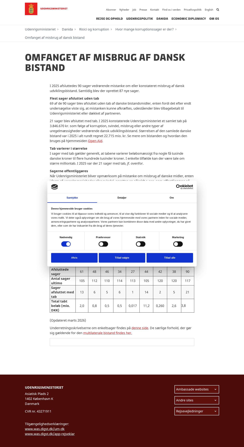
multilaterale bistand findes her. (107, 333)
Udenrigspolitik (139, 19)
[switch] (103, 244)
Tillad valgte (122, 257)
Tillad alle (169, 257)
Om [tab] (172, 197)
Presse (143, 9)
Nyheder (124, 9)
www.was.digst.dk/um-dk (45, 429)
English (209, 9)
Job (134, 9)
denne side (139, 328)
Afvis (74, 257)
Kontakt (154, 9)
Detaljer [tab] (122, 197)
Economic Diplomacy (188, 19)
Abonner (111, 9)
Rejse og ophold (109, 19)
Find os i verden (171, 9)
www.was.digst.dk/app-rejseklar (50, 434)
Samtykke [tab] (72, 197)
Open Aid (95, 141)
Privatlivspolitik (193, 9)
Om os (214, 19)
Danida (162, 19)
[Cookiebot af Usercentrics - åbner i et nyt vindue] (178, 186)
